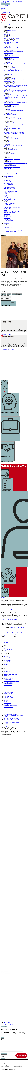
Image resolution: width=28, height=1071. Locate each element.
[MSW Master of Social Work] (8, 460)
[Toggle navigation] (1, 22)
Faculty (2, 13)
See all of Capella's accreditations (8, 609)
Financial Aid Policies (9, 219)
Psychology (6, 664)
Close (2, 1037)
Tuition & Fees (7, 204)
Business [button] (9, 32)
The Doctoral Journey (9, 183)
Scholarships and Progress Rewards (12, 207)
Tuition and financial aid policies (11, 681)
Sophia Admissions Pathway (10, 231)
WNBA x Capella (8, 185)
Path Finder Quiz (8, 192)
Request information (5, 4)
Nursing (5, 663)
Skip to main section (5, 1)
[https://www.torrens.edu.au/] (5, 976)
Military (5, 701)
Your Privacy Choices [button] (9, 727)
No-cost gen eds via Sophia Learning (12, 211)
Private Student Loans (9, 222)
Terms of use (7, 725)
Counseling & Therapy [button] (12, 67)
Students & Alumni (5, 12)
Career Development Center (10, 198)
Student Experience (8, 184)
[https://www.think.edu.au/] (5, 973)
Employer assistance (8, 215)
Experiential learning (8, 707)
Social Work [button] (10, 55)
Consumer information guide (10, 674)
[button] (4, 5)
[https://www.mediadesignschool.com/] (6, 982)
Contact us (6, 675)
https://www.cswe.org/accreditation (18, 627)
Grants (5, 210)
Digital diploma (7, 696)
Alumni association (8, 692)
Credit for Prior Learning (9, 212)
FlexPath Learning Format (10, 189)
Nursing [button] (9, 46)
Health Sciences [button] (11, 36)
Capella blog (7, 677)
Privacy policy (7, 720)
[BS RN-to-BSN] (4, 392)
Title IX (5, 726)
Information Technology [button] (13, 41)
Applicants (3, 10)
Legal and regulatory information (11, 718)
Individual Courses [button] (11, 165)
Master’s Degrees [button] (11, 59)
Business (6, 656)
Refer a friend (7, 214)
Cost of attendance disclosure (10, 714)
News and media (7, 703)
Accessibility (7, 691)
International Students (9, 227)
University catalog (8, 682)
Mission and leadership (9, 678)
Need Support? (22, 1055)
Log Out (3, 8)
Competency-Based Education (11, 181)
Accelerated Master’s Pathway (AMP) (13, 230)
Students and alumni (8, 649)
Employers (6, 700)
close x (2, 1059)
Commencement (7, 695)
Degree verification (8, 697)
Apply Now (6, 232)
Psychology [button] (10, 50)
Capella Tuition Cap (8, 208)
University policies (8, 685)
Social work (6, 665)
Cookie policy (7, 712)
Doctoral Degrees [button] (11, 106)
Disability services (8, 699)
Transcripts (6, 704)
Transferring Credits (8, 228)
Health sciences (7, 660)
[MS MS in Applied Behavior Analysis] (10, 415)
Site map (6, 723)
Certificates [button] (10, 141)
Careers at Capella (8, 693)
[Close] (26, 1061)
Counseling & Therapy (9, 657)
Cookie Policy (8, 1069)
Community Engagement (9, 187)
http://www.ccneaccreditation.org (9, 619)
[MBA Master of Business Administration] (10, 440)
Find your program (8, 175)
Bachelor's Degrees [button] (11, 30)
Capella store (7, 671)
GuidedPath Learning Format (10, 191)
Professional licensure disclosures (11, 722)
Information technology (9, 661)
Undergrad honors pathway (10, 705)
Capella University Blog (9, 199)
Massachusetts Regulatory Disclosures (13, 719)
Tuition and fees (7, 679)
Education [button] (9, 74)
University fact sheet (8, 683)
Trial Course (6, 193)
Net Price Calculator (8, 220)
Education (6, 659)
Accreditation (7, 180)
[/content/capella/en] (7, 631)
